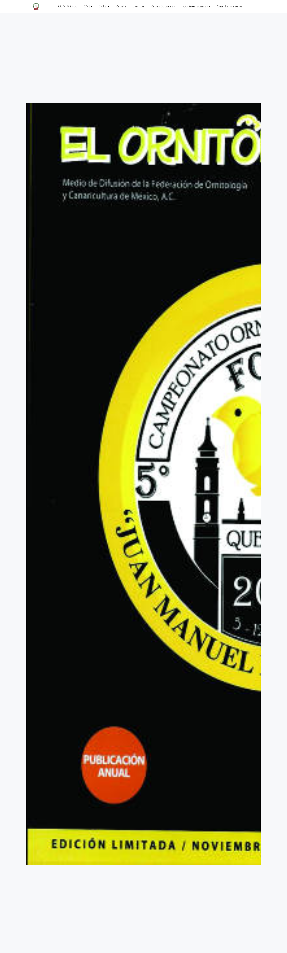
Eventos (138, 6)
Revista (121, 6)
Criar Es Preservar (230, 6)
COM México (68, 6)
